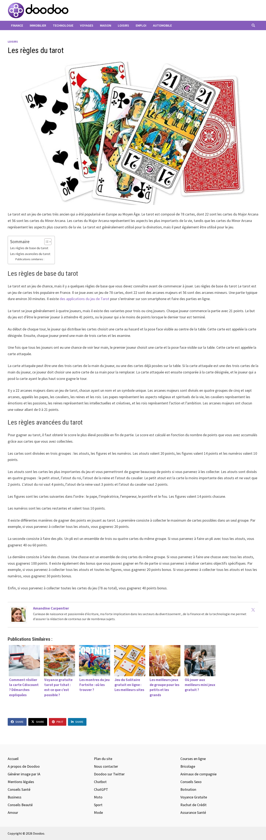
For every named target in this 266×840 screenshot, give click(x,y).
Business (14, 797)
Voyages (86, 25)
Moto (98, 797)
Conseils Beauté (20, 804)
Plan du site (103, 758)
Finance (17, 25)
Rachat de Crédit (193, 804)
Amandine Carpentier (51, 608)
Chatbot (100, 781)
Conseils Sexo (191, 781)
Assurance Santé (193, 812)
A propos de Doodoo (24, 766)
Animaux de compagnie (198, 774)
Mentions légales (21, 781)
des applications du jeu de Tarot (84, 298)
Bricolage (187, 766)
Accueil (13, 758)
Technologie (63, 25)
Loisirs (123, 25)
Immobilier (38, 25)
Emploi (141, 25)
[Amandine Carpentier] (18, 614)
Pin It (60, 722)
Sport (98, 804)
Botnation (188, 789)
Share (19, 722)
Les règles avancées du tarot (30, 254)
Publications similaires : (29, 259)
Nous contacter (106, 766)
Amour (13, 812)
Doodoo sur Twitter (109, 774)
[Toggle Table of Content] (45, 241)
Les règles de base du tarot (29, 248)
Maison (105, 25)
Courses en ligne (193, 758)
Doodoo (38, 833)
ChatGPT (101, 789)
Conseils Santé (19, 789)
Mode (98, 812)
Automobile (162, 25)
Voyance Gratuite (193, 797)
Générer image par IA (24, 774)
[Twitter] (253, 609)
